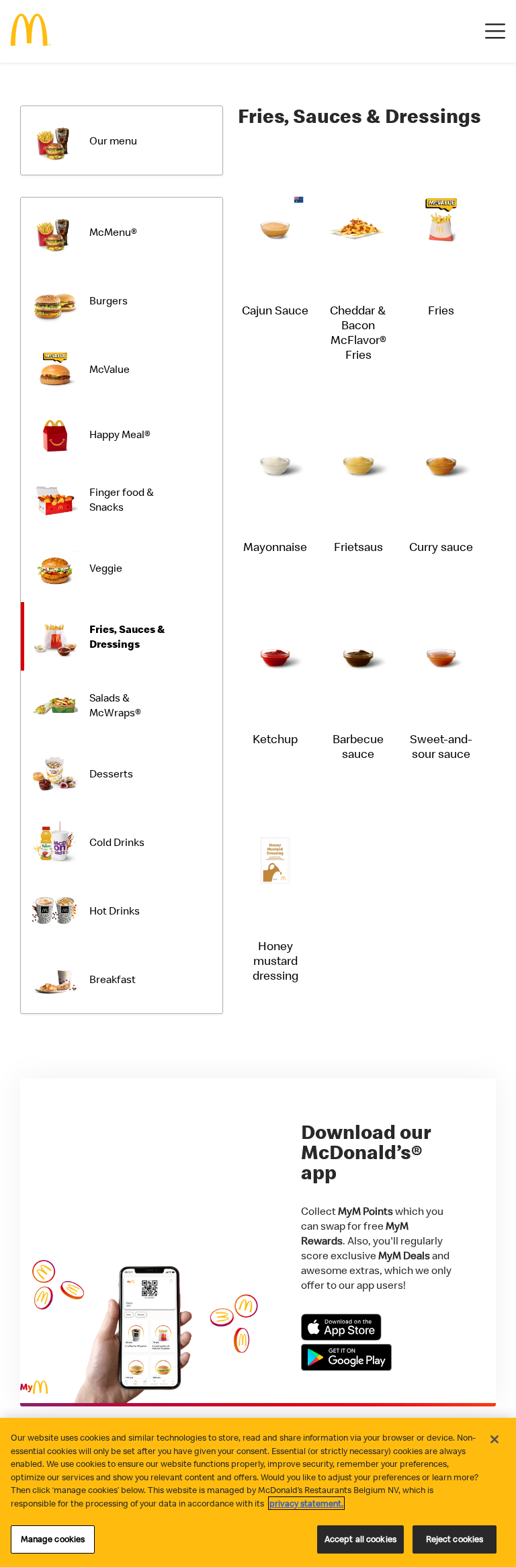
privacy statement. (306, 1503)
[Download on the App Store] (341, 1336)
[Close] (494, 1439)
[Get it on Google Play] (346, 1366)
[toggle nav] (495, 32)
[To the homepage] (31, 31)
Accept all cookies (360, 1538)
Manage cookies (53, 1538)
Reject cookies (455, 1538)
